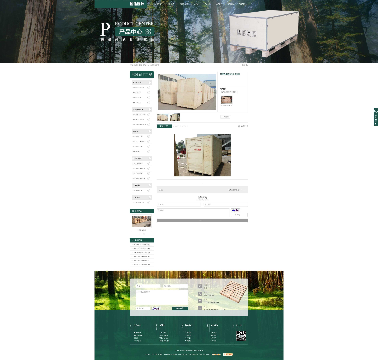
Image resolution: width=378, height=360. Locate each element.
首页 (140, 65)
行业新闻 (188, 335)
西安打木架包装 (164, 341)
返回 (243, 65)
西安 (204, 354)
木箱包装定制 (137, 102)
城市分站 (195, 354)
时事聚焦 (188, 341)
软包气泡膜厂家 (137, 190)
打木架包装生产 (137, 163)
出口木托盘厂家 (137, 136)
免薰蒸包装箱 (154, 65)
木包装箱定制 (137, 92)
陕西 (200, 354)
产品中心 (146, 65)
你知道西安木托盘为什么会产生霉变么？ (143, 252)
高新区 (208, 354)
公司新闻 (188, 332)
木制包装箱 (137, 83)
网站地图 (181, 354)
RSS (186, 354)
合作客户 (213, 338)
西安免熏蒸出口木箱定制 (140, 114)
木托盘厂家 (136, 151)
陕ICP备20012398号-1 (171, 354)
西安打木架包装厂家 (139, 178)
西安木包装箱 (137, 97)
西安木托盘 (162, 332)
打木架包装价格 (137, 173)
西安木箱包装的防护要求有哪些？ (143, 256)
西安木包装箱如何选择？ (141, 260)
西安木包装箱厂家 (138, 87)
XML (190, 354)
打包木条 (136, 197)
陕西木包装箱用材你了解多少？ (143, 248)
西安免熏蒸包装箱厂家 (140, 124)
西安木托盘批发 (137, 146)
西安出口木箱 (163, 338)
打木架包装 (137, 158)
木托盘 (135, 131)
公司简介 (213, 332)
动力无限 (154, 354)
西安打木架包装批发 (139, 168)
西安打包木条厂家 (138, 202)
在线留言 (226, 117)
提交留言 (180, 308)
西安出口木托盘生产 (139, 141)
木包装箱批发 (142, 230)
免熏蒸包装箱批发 (138, 119)
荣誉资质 (213, 335)
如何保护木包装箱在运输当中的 (143, 244)
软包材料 (136, 185)
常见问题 (188, 338)
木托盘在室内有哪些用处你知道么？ (143, 264)
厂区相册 (213, 341)
